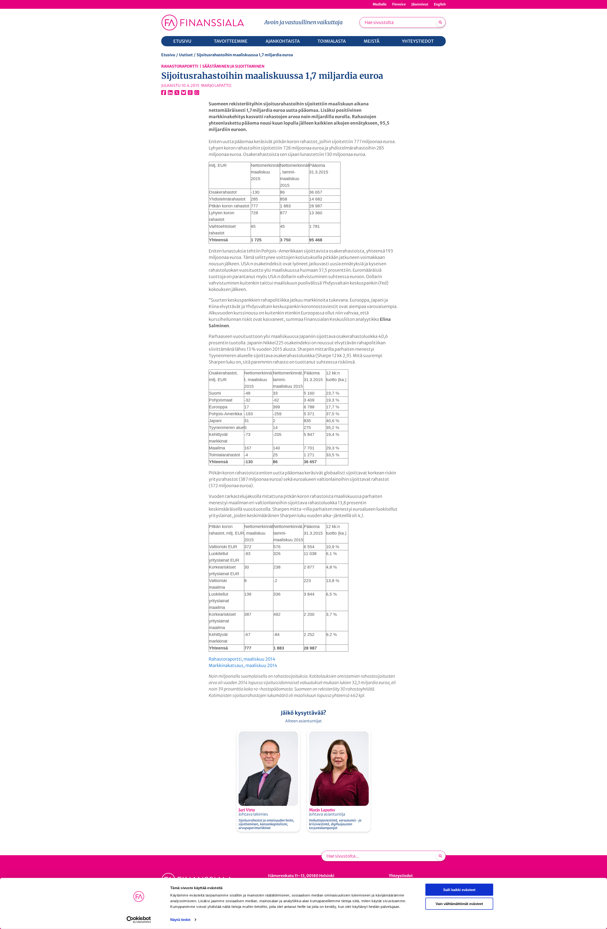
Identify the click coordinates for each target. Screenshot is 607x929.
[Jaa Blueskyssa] (183, 92)
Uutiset (186, 54)
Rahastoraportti (179, 66)
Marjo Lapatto (322, 810)
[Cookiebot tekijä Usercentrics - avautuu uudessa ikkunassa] (139, 919)
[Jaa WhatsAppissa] (196, 92)
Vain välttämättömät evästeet (459, 903)
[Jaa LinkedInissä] (170, 92)
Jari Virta (247, 810)
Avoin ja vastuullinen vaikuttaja (303, 22)
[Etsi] (440, 22)
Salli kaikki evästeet (459, 890)
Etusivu (168, 54)
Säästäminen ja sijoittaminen (233, 66)
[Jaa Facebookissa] (163, 92)
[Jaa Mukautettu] (190, 92)
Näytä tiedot (180, 920)
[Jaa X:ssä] (177, 92)
